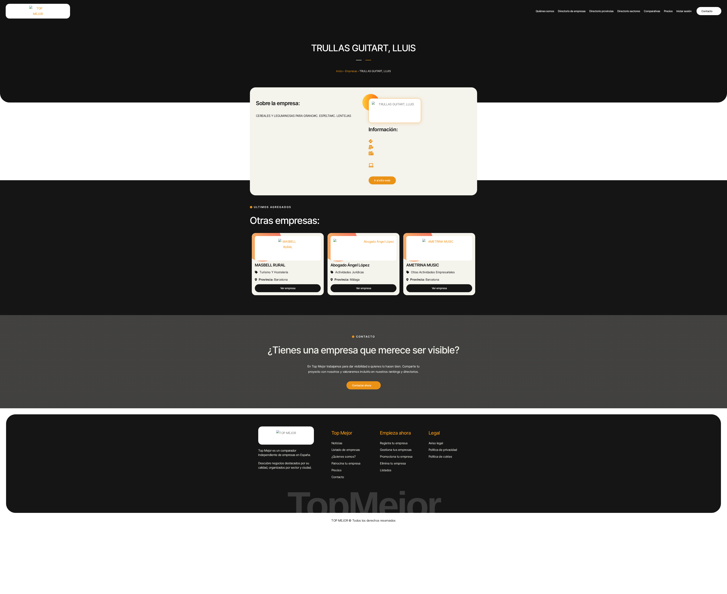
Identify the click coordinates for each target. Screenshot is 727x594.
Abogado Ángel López (350, 265)
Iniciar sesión (684, 11)
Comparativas (652, 11)
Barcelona (281, 279)
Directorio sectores (628, 11)
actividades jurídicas (349, 272)
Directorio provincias (601, 11)
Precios (668, 11)
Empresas (351, 71)
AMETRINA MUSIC (422, 265)
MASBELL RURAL (270, 265)
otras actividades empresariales (433, 272)
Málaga (355, 279)
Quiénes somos (545, 11)
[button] (382, 180)
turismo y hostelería (274, 272)
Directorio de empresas (572, 11)
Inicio (339, 71)
